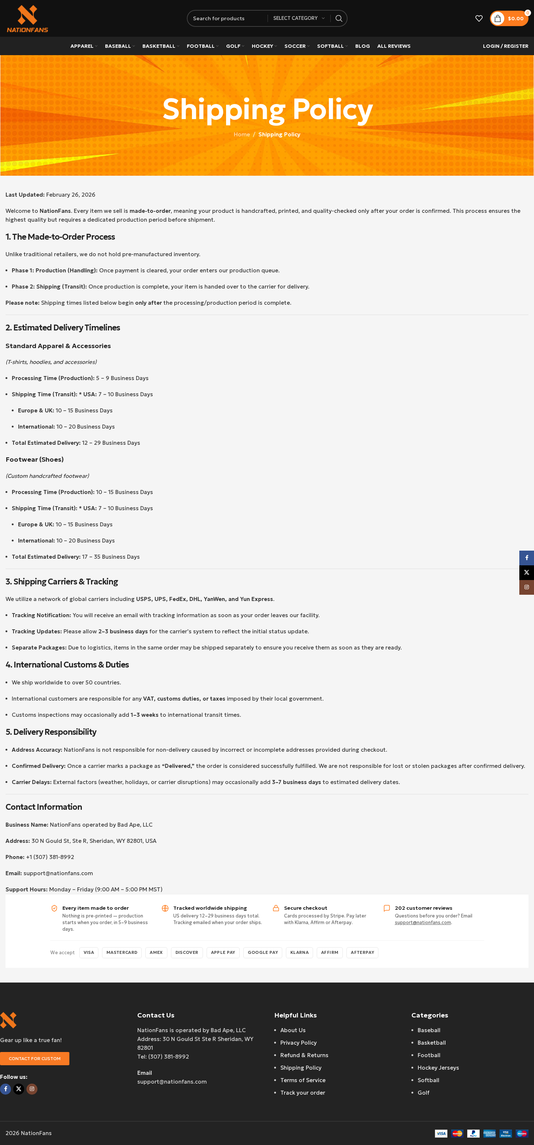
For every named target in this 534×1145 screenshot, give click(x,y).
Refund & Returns (304, 1055)
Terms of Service (303, 1080)
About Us (293, 1030)
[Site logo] (28, 17)
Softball (428, 1080)
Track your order (302, 1092)
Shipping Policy (301, 1067)
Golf (423, 1092)
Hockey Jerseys (438, 1067)
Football (429, 1055)
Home (242, 134)
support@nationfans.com (423, 922)
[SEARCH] (339, 18)
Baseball (429, 1030)
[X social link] (18, 1089)
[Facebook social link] (5, 1089)
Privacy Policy (298, 1042)
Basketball (432, 1042)
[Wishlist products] (479, 18)
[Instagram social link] (31, 1089)
